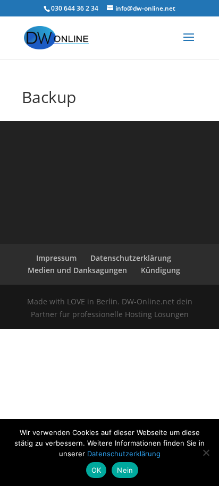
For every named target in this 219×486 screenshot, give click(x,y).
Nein (125, 470)
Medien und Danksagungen (77, 270)
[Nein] (205, 452)
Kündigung (160, 270)
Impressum (56, 258)
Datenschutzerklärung (130, 258)
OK (96, 470)
